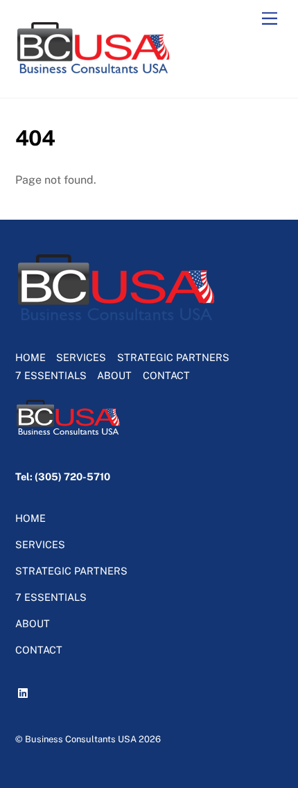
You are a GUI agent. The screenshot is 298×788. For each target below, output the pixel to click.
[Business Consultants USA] (94, 72)
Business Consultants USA (81, 739)
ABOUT (114, 375)
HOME (30, 357)
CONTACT (166, 375)
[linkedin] (25, 691)
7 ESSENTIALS (51, 375)
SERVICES (81, 357)
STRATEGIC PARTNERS (173, 357)
